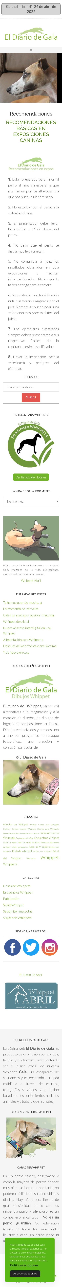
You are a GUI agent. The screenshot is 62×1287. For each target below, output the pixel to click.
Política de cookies (24, 1265)
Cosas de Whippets (16, 886)
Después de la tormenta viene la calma (29, 646)
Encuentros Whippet (46, 837)
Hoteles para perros (19, 847)
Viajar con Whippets (17, 918)
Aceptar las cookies (25, 1273)
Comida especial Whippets (24, 829)
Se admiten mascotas (17, 911)
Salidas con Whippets (42, 851)
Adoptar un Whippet (15, 824)
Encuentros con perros (29, 833)
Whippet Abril (31, 580)
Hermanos (45, 843)
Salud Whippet (13, 905)
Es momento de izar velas (21, 609)
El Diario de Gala (31, 33)
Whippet (50, 857)
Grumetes (13, 843)
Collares (6, 829)
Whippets (10, 864)
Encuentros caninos (11, 833)
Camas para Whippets (48, 825)
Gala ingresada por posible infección (28, 615)
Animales (33, 825)
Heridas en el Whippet (29, 842)
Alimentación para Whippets (23, 640)
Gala (5, 842)
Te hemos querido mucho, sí (22, 602)
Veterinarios (31, 858)
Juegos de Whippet (38, 846)
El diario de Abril (31, 975)
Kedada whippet (22, 851)
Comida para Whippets (48, 829)
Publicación (11, 898)
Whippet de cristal (16, 621)
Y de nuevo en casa (16, 652)
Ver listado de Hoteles (31, 477)
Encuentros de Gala (24, 838)
